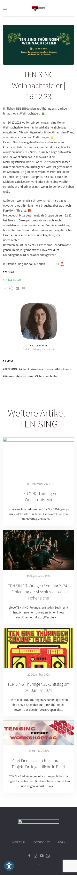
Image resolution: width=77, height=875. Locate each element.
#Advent (24, 369)
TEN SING (8, 272)
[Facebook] (5, 288)
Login (61, 842)
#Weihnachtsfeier (42, 369)
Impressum (18, 842)
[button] (5, 8)
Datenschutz (41, 842)
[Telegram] (17, 288)
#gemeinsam (24, 376)
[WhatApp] (11, 288)
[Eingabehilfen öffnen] (9, 866)
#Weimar (8, 376)
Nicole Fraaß (38, 345)
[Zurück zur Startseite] (38, 8)
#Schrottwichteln (46, 376)
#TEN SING (10, 369)
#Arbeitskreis (63, 369)
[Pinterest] (24, 288)
